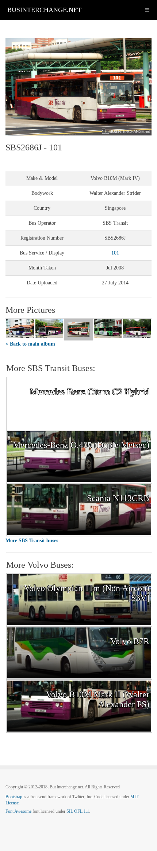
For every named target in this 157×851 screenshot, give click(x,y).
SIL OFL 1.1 (77, 811)
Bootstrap (13, 796)
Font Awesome (18, 811)
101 (115, 253)
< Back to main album (30, 344)
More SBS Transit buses (31, 540)
